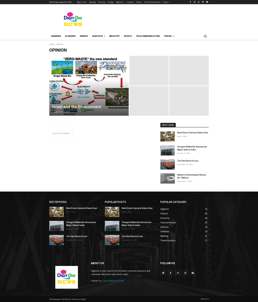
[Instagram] (194, 2)
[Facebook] (190, 2)
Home (51, 44)
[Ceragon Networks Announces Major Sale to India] (167, 150)
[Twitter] (199, 2)
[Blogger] (163, 273)
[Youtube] (207, 2)
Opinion (56, 102)
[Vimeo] (203, 2)
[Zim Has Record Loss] (167, 164)
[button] (205, 36)
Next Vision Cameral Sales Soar (192, 132)
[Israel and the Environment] (89, 86)
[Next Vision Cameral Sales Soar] (167, 136)
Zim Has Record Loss (187, 161)
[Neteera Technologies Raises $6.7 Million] (167, 178)
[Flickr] (178, 273)
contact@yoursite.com (113, 280)
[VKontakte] (193, 273)
